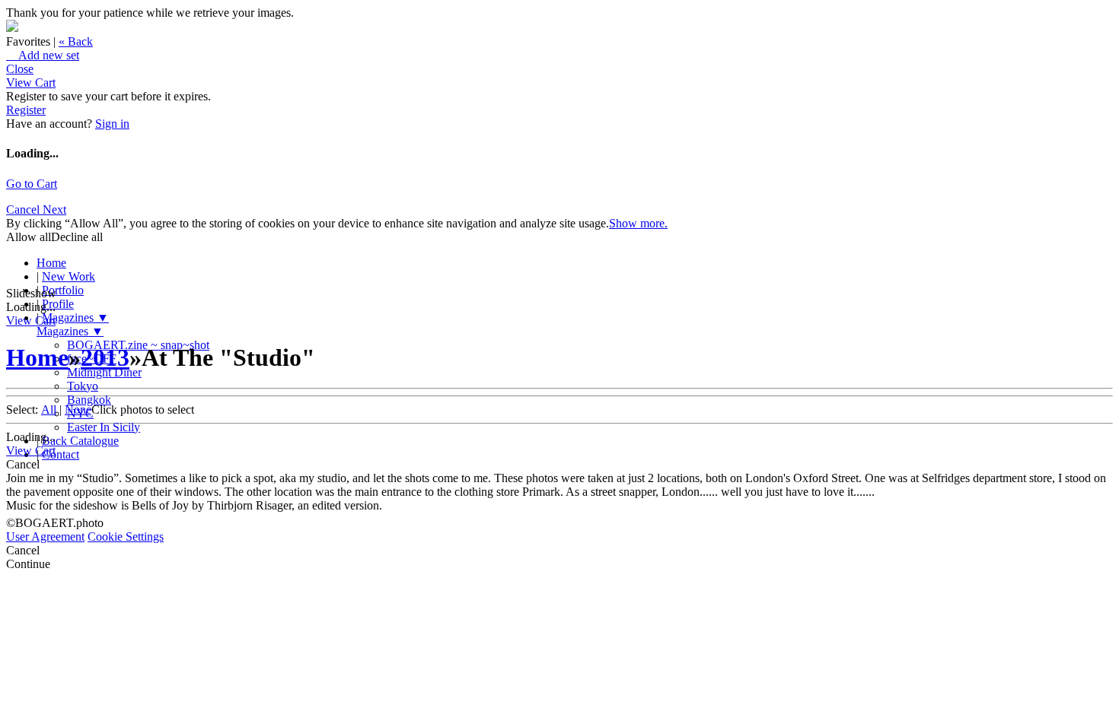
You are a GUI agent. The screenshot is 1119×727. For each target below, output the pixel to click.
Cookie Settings (126, 536)
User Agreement (45, 536)
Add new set (42, 55)
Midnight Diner (104, 372)
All (48, 409)
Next (54, 209)
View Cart (31, 82)
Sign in (112, 123)
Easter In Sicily (103, 427)
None (78, 409)
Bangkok (89, 399)
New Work (68, 276)
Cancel (24, 209)
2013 (105, 357)
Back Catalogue (80, 440)
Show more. (638, 223)
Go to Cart (31, 183)
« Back (76, 41)
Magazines (75, 317)
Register (26, 109)
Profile (58, 303)
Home (51, 262)
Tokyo (82, 385)
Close (19, 68)
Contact (60, 454)
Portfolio (63, 290)
